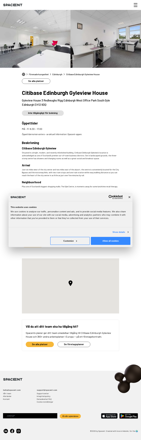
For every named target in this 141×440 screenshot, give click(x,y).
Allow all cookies (110, 241)
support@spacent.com (47, 390)
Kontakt (6, 399)
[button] (70, 283)
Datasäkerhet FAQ (44, 399)
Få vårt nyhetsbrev (70, 416)
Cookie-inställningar (45, 402)
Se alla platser (36, 80)
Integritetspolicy (43, 396)
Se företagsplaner (74, 344)
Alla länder (7, 396)
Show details (118, 232)
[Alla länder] (23, 74)
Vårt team (7, 393)
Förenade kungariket (39, 74)
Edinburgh (57, 74)
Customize (68, 241)
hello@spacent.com (12, 390)
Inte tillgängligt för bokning (43, 112)
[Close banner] (129, 197)
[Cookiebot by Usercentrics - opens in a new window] (111, 197)
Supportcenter (43, 393)
